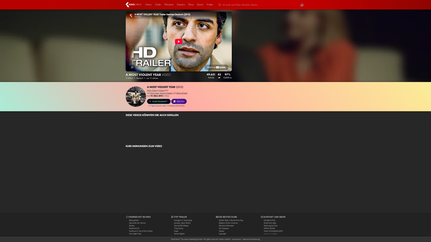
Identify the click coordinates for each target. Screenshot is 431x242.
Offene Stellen (269, 228)
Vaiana (221, 231)
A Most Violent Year (165, 87)
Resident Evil (134, 228)
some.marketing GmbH (193, 239)
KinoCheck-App (270, 223)
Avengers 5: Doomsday (183, 220)
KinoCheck (175, 239)
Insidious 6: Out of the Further (141, 231)
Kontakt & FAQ (269, 220)
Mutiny (131, 226)
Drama (161, 90)
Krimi (149, 90)
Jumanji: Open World (182, 223)
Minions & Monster (226, 226)
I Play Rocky (178, 228)
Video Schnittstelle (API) (273, 231)
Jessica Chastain (166, 93)
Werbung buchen (271, 226)
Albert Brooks (181, 93)
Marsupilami (134, 220)
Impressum (236, 239)
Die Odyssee (224, 228)
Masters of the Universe (228, 223)
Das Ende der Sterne (137, 223)
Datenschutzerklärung (251, 239)
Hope (176, 231)
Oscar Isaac (154, 93)
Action (154, 90)
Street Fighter (179, 234)
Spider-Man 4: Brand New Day (231, 220)
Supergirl (222, 234)
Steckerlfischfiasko (181, 226)
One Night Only (135, 234)
